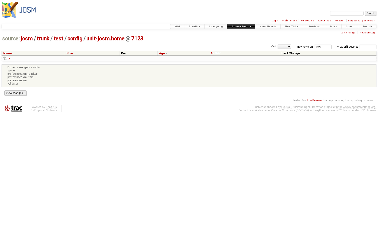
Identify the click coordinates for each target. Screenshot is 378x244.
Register (339, 20)
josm (27, 38)
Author (216, 53)
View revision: (304, 46)
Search (367, 26)
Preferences (289, 20)
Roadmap (314, 26)
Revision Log (367, 32)
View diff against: (348, 46)
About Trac (324, 20)
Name (7, 53)
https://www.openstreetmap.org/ (356, 107)
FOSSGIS (286, 107)
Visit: (274, 46)
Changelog (216, 26)
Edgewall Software (45, 110)
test (58, 38)
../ (9, 58)
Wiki (177, 26)
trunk (43, 38)
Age (162, 53)
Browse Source (241, 26)
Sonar (350, 26)
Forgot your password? (361, 20)
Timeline (194, 26)
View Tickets (268, 26)
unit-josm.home (105, 38)
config (74, 38)
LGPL (363, 110)
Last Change (348, 32)
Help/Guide (307, 20)
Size (69, 53)
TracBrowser (315, 100)
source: (11, 38)
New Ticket (292, 26)
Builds (333, 26)
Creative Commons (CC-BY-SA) (290, 110)
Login (274, 20)
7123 (137, 38)
